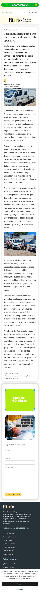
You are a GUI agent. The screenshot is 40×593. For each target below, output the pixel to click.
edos (24, 376)
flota (28, 376)
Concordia (13, 30)
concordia (19, 376)
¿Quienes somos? (9, 564)
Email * (7, 459)
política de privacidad (22, 578)
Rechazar (20, 589)
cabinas (6, 376)
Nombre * (8, 450)
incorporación (8, 378)
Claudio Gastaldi (8, 533)
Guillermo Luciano (9, 547)
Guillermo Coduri (9, 544)
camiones (12, 376)
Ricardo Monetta (8, 551)
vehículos (16, 378)
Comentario (9, 467)
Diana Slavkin (7, 540)
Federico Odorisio (9, 537)
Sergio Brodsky (8, 554)
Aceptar (20, 584)
